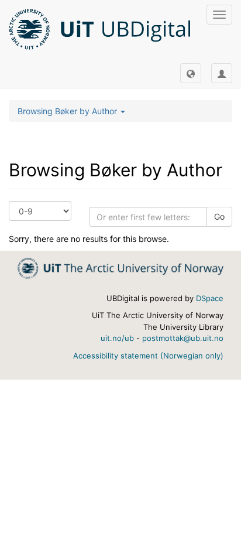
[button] (190, 73)
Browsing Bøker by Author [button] (68, 111)
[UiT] (120, 267)
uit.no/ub (117, 338)
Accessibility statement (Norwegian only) (148, 355)
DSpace (209, 298)
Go (219, 216)
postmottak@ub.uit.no (182, 338)
